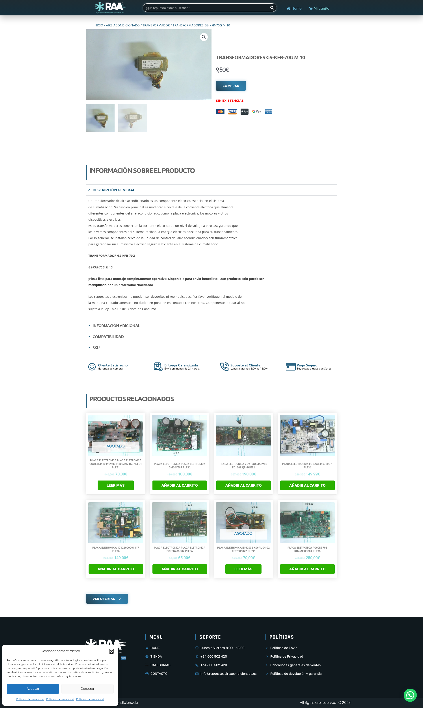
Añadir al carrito (179, 485)
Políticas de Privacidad (30, 699)
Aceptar (33, 688)
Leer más (116, 485)
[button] (111, 651)
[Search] (272, 8)
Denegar (87, 688)
